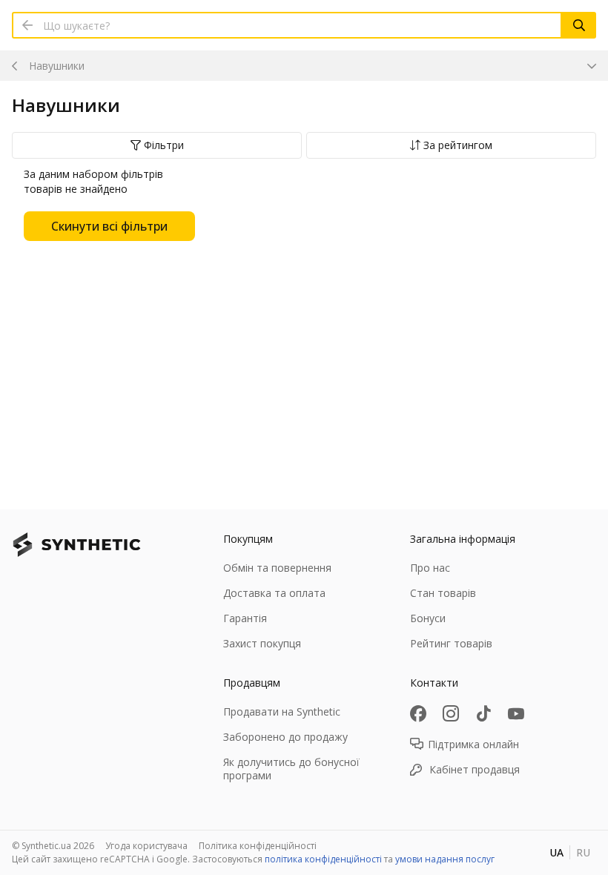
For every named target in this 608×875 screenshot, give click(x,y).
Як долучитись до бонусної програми (291, 768)
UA (556, 852)
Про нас (430, 568)
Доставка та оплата (274, 593)
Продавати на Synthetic (281, 711)
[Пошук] (579, 25)
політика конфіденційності (323, 859)
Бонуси (428, 618)
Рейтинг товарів (451, 643)
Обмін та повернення (277, 568)
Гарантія (245, 618)
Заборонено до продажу (285, 737)
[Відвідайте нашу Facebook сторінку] (418, 713)
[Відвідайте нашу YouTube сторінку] (516, 713)
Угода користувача (146, 845)
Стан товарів (443, 593)
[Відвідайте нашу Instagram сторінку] (450, 713)
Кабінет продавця (474, 769)
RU (583, 852)
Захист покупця (262, 643)
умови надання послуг (445, 859)
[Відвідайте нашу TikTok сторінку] (483, 713)
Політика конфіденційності (258, 845)
